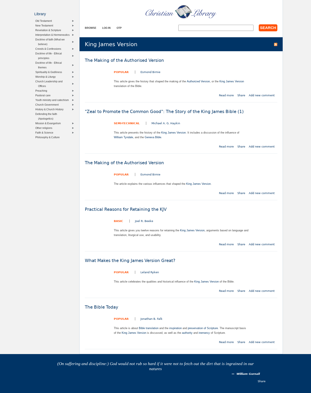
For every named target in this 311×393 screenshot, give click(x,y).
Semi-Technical (127, 123)
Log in (106, 27)
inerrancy (204, 332)
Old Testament (44, 20)
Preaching (42, 90)
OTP (119, 27)
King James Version (231, 81)
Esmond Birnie (150, 72)
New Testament (45, 25)
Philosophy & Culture (48, 137)
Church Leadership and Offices (50, 83)
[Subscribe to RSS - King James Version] (275, 44)
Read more (226, 95)
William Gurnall (248, 373)
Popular (121, 72)
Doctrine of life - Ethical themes (49, 65)
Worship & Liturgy (46, 76)
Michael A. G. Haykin (165, 123)
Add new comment (262, 95)
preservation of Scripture (203, 328)
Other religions (44, 128)
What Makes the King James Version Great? (130, 260)
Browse (90, 27)
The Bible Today (101, 307)
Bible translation (148, 328)
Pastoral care (44, 95)
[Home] (181, 12)
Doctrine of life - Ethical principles (49, 55)
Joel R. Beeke (144, 221)
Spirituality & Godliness (49, 72)
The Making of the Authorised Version (124, 60)
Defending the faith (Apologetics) (47, 116)
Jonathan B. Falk (151, 318)
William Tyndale (123, 137)
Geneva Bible (153, 137)
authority (187, 332)
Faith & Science (45, 132)
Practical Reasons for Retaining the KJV (126, 209)
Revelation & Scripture (49, 30)
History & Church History (50, 109)
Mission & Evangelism (49, 123)
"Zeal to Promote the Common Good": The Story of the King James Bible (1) (164, 111)
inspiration (175, 328)
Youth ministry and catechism (53, 100)
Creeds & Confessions (49, 48)
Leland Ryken (149, 272)
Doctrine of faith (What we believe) (51, 42)
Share (241, 95)
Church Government (48, 104)
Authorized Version (198, 81)
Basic (118, 221)
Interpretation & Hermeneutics (53, 34)
